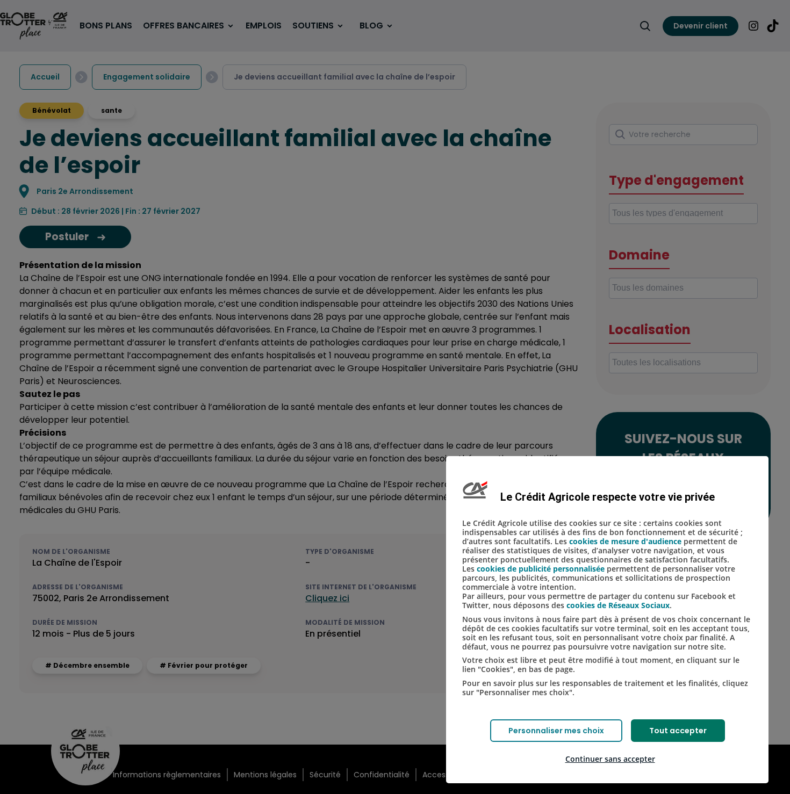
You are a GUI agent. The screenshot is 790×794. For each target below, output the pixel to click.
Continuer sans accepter (610, 759)
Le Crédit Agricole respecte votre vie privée (607, 496)
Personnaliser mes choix (556, 730)
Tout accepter (678, 730)
